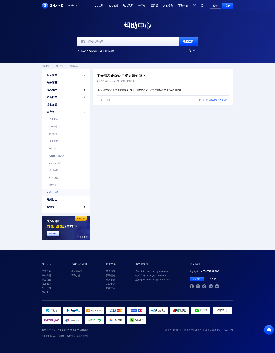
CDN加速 (54, 177)
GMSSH (53, 185)
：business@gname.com (152, 279)
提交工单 (192, 50)
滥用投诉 (46, 283)
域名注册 (98, 5)
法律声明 (46, 275)
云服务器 (53, 119)
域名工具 (46, 292)
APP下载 (46, 288)
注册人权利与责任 (193, 330)
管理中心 (183, 5)
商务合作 (75, 275)
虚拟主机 (53, 170)
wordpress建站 (56, 155)
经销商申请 (77, 271)
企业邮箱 (53, 141)
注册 (227, 5)
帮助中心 (60, 66)
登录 (215, 5)
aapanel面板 (55, 163)
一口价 (142, 5)
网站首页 (46, 66)
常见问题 (110, 271)
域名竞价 (128, 5)
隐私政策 (109, 50)
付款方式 (110, 288)
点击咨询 (197, 279)
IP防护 (52, 148)
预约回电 (213, 279)
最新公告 (110, 279)
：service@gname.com (152, 271)
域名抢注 (113, 5)
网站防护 (53, 134)
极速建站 (53, 192)
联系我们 (46, 279)
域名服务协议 (95, 50)
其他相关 (168, 5)
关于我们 (46, 271)
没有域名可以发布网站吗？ (217, 100)
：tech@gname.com (150, 275)
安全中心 (110, 283)
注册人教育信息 (213, 330)
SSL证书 (53, 126)
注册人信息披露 (173, 330)
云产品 (154, 5)
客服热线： (204, 271)
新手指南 (110, 275)
